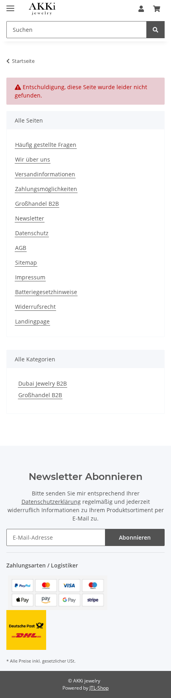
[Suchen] (155, 29)
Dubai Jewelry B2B (42, 383)
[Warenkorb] (157, 9)
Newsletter (29, 218)
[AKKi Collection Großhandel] (42, 9)
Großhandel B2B (37, 203)
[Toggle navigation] (10, 5)
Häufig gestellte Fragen (45, 144)
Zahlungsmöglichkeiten (46, 189)
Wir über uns (32, 159)
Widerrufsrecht (35, 306)
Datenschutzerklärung (51, 501)
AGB (20, 248)
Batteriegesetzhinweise (46, 292)
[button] (141, 9)
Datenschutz (32, 233)
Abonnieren (135, 537)
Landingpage (32, 321)
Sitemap (26, 262)
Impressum (30, 277)
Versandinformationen (45, 174)
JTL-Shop (99, 687)
